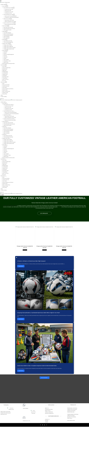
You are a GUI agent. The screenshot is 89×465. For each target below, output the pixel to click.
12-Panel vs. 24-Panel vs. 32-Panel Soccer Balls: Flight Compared (31, 261)
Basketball (5, 146)
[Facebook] (40, 425)
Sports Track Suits (5, 173)
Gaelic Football (6, 153)
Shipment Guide (5, 186)
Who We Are (3, 175)
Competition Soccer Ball (9, 108)
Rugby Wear (4, 164)
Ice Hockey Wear (5, 166)
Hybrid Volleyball (6, 131)
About (3, 177)
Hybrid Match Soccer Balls (9, 116)
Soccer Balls (4, 103)
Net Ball (5, 152)
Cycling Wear (4, 169)
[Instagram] (46, 425)
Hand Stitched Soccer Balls (8, 104)
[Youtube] (48, 425)
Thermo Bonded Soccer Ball (8, 111)
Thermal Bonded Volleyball (8, 130)
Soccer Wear (4, 160)
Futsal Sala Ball (5, 121)
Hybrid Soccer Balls (7, 114)
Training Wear (4, 171)
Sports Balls (4, 144)
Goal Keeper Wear (5, 170)
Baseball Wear (4, 162)
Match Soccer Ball (8, 107)
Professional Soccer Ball (9, 105)
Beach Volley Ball (6, 133)
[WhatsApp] (1, 233)
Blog (2, 188)
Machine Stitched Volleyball (8, 129)
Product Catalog (3, 190)
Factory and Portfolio (5, 178)
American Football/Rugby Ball (9, 148)
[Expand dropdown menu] (7, 103)
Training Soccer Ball (8, 109)
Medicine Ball (6, 156)
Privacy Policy (4, 187)
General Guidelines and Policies (7, 182)
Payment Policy (4, 183)
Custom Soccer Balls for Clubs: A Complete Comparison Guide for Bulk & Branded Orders (37, 365)
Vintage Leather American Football (9, 142)
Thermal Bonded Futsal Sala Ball (9, 124)
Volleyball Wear (5, 168)
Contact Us (2, 192)
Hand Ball (4, 134)
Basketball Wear (5, 165)
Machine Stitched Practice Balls (10, 120)
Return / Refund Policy (6, 184)
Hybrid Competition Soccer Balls (10, 117)
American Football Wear (6, 161)
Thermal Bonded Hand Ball (8, 136)
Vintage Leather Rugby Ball (8, 140)
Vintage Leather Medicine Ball (9, 143)
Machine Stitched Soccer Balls (9, 118)
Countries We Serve (5, 179)
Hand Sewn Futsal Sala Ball (8, 122)
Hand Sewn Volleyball (7, 127)
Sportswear (3, 158)
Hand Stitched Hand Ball (8, 135)
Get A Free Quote (44, 213)
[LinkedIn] (44, 425)
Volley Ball (4, 126)
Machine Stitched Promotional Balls (8, 157)
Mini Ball (5, 149)
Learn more (21, 266)
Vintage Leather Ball (5, 138)
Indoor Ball (5, 151)
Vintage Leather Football (8, 139)
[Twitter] (42, 425)
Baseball (5, 147)
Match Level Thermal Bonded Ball (10, 112)
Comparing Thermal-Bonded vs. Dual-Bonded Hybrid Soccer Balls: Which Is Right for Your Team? (38, 312)
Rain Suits (4, 174)
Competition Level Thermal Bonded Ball (12, 113)
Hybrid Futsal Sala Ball (7, 125)
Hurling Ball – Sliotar (7, 155)
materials (59, 206)
